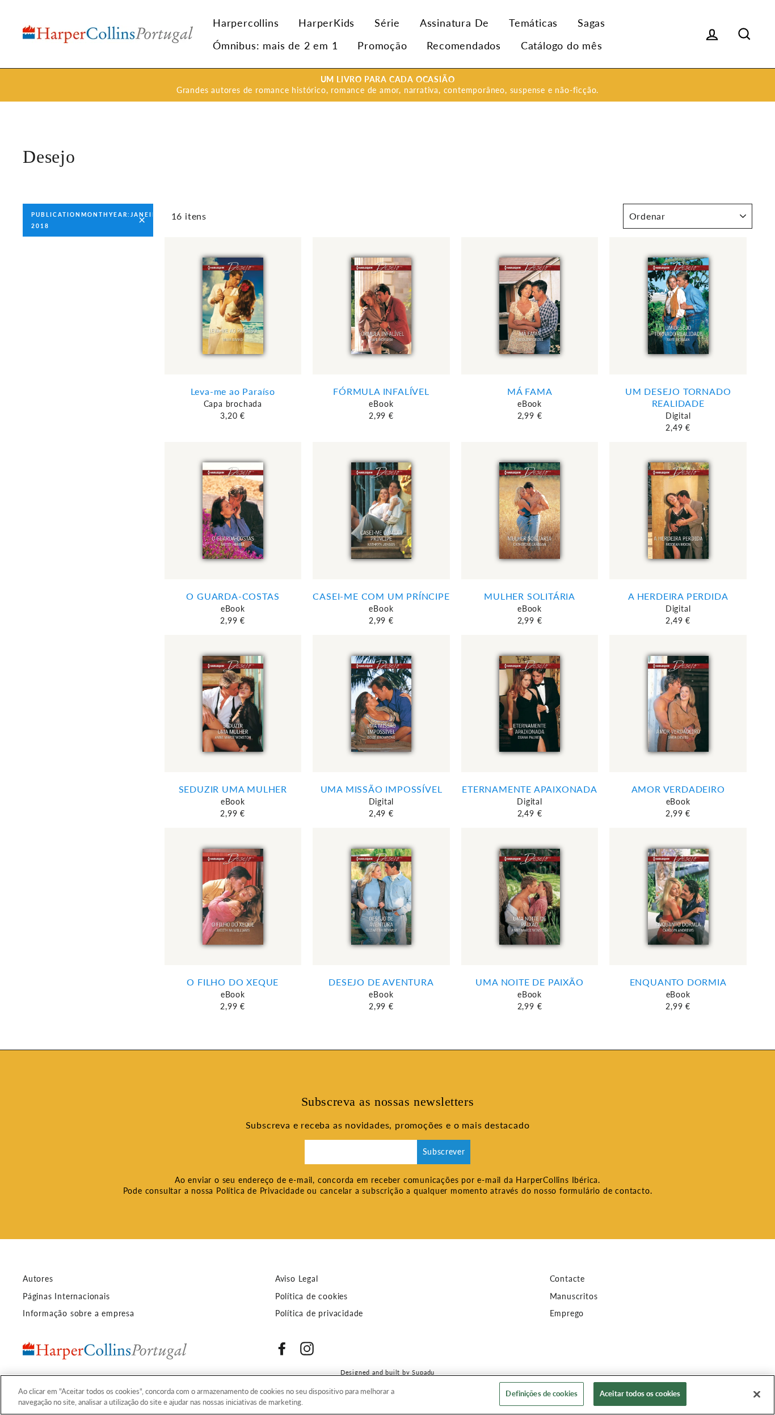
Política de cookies (311, 1296)
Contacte (567, 1278)
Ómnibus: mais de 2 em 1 (275, 45)
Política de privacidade (319, 1313)
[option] (387, 85)
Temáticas (533, 22)
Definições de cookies (542, 1393)
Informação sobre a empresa (78, 1313)
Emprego (567, 1313)
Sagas (591, 22)
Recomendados (464, 45)
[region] (387, 1395)
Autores (38, 1278)
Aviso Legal (296, 1278)
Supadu (423, 1372)
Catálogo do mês (562, 45)
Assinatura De (454, 22)
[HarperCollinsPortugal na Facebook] (282, 1348)
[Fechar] (756, 1394)
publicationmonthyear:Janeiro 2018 (92, 220)
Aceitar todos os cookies (640, 1393)
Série (387, 22)
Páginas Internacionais (66, 1296)
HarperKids (326, 22)
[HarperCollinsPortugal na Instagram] (307, 1348)
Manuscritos (574, 1296)
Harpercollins (246, 22)
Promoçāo (382, 45)
